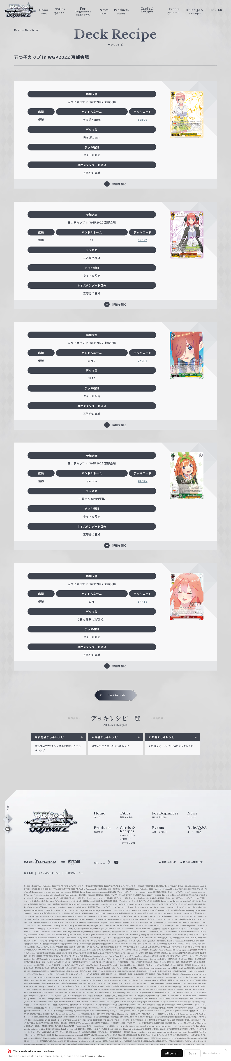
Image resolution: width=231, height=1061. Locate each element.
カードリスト (128, 835)
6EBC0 (142, 119)
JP (212, 10)
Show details (211, 1053)
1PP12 (142, 601)
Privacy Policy (94, 1056)
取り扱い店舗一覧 (193, 862)
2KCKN (142, 481)
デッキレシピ (128, 842)
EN (220, 10)
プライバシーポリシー (49, 873)
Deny (192, 1053)
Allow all (172, 1053)
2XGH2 (142, 360)
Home (17, 30)
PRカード (126, 838)
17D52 (142, 240)
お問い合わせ (169, 862)
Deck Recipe (32, 30)
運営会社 (28, 873)
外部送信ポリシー (74, 873)
